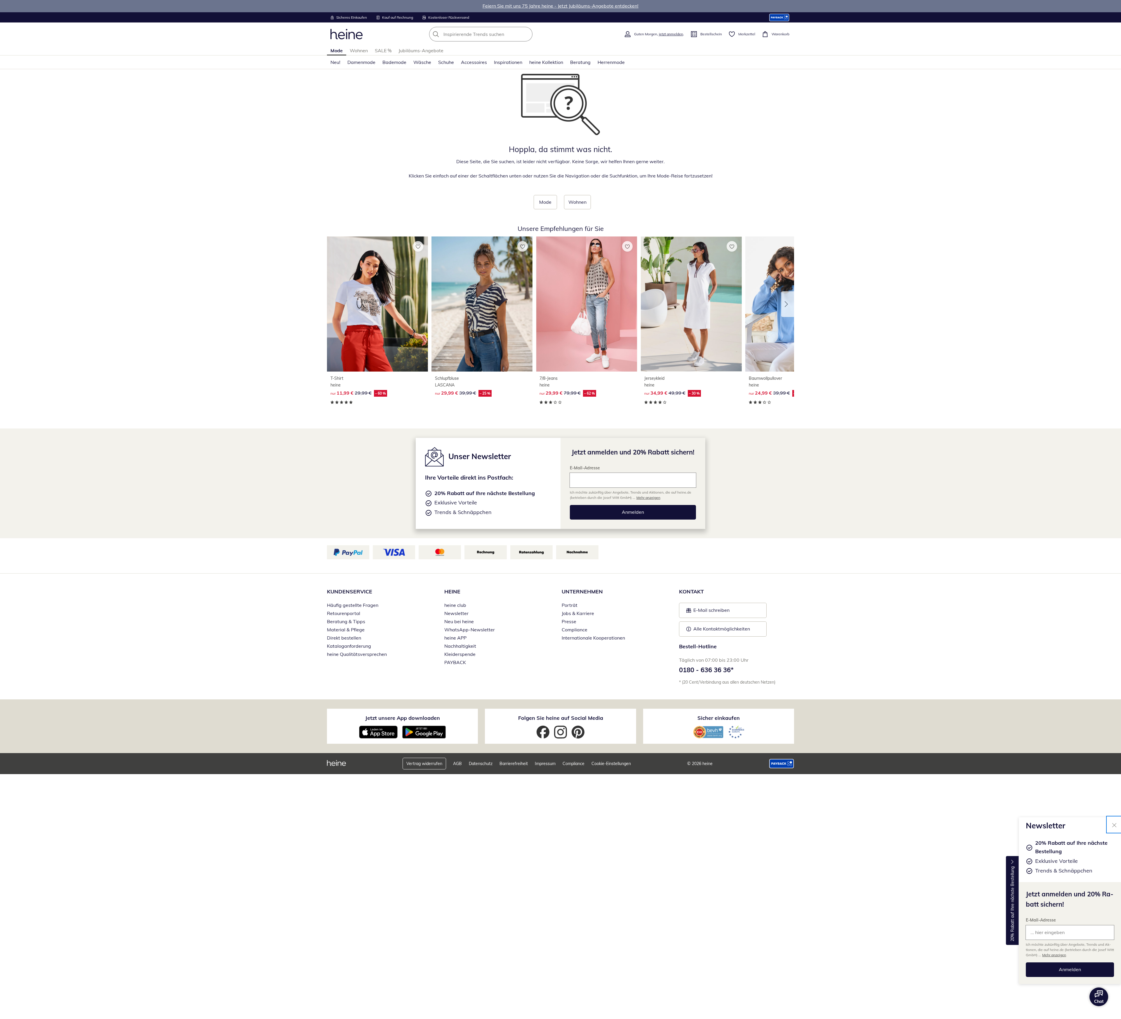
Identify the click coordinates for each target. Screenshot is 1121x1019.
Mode (336, 50)
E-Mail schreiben (708, 611)
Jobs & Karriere (578, 613)
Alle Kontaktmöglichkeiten (721, 629)
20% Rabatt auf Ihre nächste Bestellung (1012, 903)
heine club (455, 605)
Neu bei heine (459, 621)
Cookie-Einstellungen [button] (611, 763)
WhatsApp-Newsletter (469, 630)
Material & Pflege (346, 630)
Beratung (580, 62)
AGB (457, 763)
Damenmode (361, 62)
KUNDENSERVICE (349, 591)
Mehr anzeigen (1054, 955)
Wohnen (359, 50)
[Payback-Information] (781, 763)
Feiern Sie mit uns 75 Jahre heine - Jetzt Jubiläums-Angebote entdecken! (560, 6)
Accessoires (474, 62)
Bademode (394, 62)
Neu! (335, 62)
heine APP (455, 638)
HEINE (452, 591)
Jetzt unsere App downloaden (402, 718)
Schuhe (446, 62)
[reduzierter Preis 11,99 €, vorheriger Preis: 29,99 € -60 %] (377, 304)
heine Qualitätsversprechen (357, 654)
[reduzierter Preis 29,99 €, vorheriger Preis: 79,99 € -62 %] (586, 304)
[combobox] (493, 34)
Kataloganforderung (349, 646)
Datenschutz (480, 763)
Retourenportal (343, 613)
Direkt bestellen (344, 638)
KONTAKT (691, 591)
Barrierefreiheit (513, 763)
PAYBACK (455, 662)
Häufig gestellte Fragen (352, 605)
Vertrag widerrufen (424, 763)
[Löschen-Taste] (526, 34)
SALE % (383, 50)
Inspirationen (508, 62)
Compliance (574, 630)
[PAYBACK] (779, 17)
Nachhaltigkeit (460, 646)
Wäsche (422, 62)
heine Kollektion (546, 62)
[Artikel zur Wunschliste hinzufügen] (418, 246)
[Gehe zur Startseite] (346, 34)
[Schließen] (1114, 824)
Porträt (569, 605)
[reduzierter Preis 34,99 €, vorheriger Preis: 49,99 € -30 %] (691, 304)
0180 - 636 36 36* (706, 670)
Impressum (545, 763)
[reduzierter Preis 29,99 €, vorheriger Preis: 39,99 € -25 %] (481, 304)
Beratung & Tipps (346, 621)
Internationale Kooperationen (593, 638)
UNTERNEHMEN (582, 591)
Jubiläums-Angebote (420, 50)
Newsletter (456, 613)
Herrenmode (611, 62)
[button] (787, 304)
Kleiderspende (460, 654)
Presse (569, 621)
